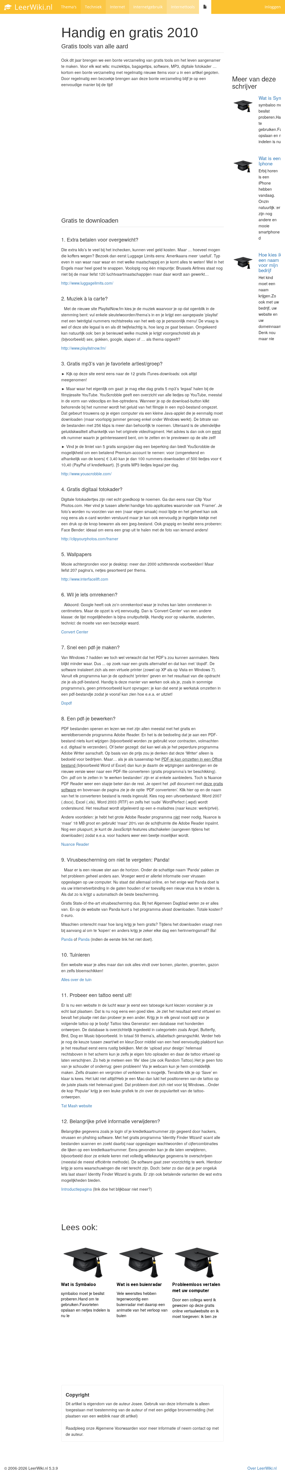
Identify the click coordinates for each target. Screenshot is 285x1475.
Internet (117, 6)
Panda (67, 939)
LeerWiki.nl (33, 7)
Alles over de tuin (76, 979)
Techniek (93, 6)
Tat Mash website (76, 1105)
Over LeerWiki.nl (262, 1468)
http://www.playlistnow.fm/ (83, 348)
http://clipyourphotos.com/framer (89, 538)
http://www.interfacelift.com (84, 579)
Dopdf (66, 703)
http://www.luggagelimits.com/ (87, 283)
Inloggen (273, 6)
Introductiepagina (76, 1189)
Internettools (183, 6)
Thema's (69, 6)
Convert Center (74, 632)
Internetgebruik (148, 6)
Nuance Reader (75, 844)
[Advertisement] (142, 156)
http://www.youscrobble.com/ (86, 473)
